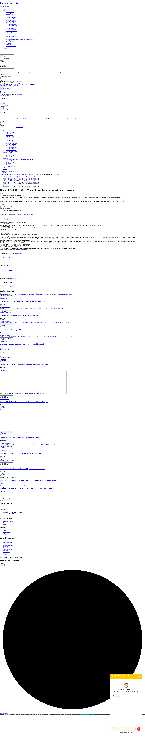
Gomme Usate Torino (11, 20)
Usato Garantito (10, 12)
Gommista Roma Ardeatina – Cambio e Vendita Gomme (19, 39)
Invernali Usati (9, 14)
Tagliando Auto (9, 40)
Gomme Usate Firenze (11, 21)
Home (1, 174)
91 (9, 274)
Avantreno (8, 43)
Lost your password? (5, 59)
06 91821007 (3, 173)
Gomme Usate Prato (11, 29)
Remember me (5, 58)
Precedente (2, 476)
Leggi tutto (2, 370)
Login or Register (4, 713)
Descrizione (6, 218)
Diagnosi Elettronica (11, 46)
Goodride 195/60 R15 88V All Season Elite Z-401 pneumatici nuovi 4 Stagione (24, 402)
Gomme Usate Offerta (11, 31)
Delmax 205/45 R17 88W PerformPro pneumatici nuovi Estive (19, 437)
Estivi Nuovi (9, 33)
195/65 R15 (12, 257)
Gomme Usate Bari (10, 28)
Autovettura (12, 266)
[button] (72, 79)
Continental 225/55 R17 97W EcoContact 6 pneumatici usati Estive (21, 453)
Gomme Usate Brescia (11, 24)
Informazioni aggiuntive (8, 220)
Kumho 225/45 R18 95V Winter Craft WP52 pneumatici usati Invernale (22, 469)
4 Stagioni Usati (10, 16)
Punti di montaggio (4, 85)
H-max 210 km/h (13, 278)
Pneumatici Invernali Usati (17, 174)
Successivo (2, 483)
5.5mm (10, 270)
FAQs (17, 85)
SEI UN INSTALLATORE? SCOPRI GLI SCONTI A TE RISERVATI (17, 84)
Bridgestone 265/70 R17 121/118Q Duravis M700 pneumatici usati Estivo (22, 344)
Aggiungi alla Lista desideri (6, 295)
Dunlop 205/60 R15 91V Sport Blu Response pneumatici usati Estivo (21, 330)
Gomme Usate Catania (11, 27)
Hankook (11, 261)
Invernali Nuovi (10, 35)
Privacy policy (90, 714)
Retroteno (8, 44)
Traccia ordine (12, 85)
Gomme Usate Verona (11, 25)
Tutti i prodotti (19, 81)
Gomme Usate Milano (11, 18)
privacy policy (80, 72)
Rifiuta (84, 714)
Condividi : (2, 216)
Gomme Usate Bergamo (12, 22)
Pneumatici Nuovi (4, 399)
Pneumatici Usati (9, 3)
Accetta (80, 714)
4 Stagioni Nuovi (10, 36)
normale (11, 282)
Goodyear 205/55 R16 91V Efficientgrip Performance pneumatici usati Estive (24, 364)
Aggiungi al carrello (5, 307)
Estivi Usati (9, 13)
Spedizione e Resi (17, 212)
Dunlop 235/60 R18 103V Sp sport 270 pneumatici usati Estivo (19, 315)
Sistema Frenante (10, 42)
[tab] (74, 218)
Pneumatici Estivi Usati (5, 298)
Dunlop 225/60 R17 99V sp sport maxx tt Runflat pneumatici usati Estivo (22, 301)
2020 (10, 286)
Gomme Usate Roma (11, 17)
